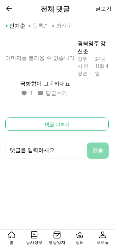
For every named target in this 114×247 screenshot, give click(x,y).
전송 (97, 150)
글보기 (103, 8)
